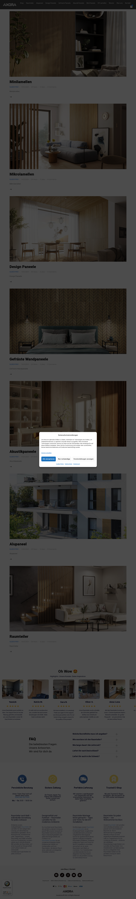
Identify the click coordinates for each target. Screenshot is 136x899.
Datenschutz (68, 464)
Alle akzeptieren (49, 459)
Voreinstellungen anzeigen (84, 459)
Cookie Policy (60, 464)
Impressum (76, 464)
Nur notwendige (64, 459)
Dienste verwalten (46, 453)
